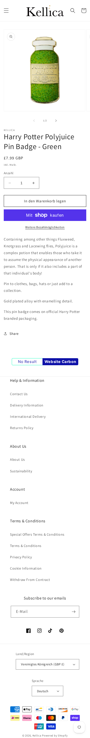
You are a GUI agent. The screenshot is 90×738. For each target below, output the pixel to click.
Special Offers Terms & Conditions (37, 534)
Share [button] (14, 333)
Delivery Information (27, 405)
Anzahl (8, 173)
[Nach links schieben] (34, 120)
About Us (17, 459)
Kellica (37, 735)
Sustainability (21, 471)
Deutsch (42, 691)
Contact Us (19, 394)
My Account (19, 502)
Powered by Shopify (55, 735)
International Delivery (28, 416)
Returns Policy (21, 428)
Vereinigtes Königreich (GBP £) (42, 664)
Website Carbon (60, 361)
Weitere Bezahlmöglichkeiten (45, 227)
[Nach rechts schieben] (56, 120)
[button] (6, 10)
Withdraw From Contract (30, 579)
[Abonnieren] (73, 612)
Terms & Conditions (26, 545)
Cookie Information (26, 568)
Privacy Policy (21, 557)
